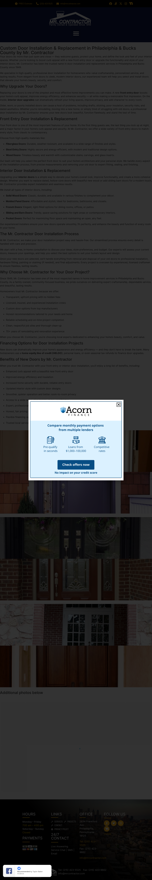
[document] (76, 440)
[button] (119, 404)
